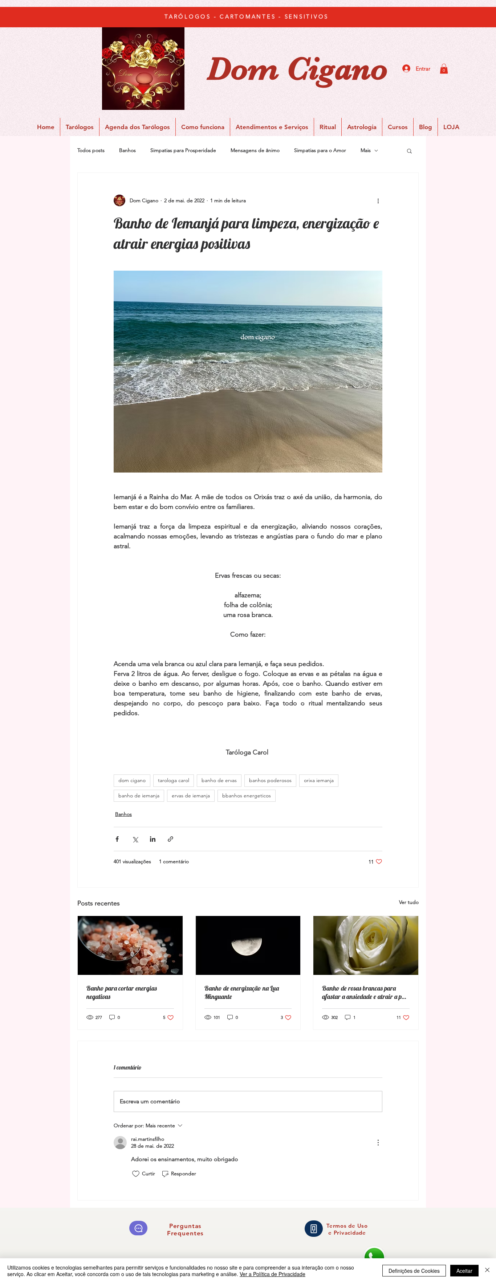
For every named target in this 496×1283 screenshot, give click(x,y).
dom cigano (132, 780)
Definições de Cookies (414, 1270)
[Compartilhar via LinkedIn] (152, 839)
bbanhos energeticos (246, 795)
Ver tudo (409, 902)
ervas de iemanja (191, 795)
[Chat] (138, 1228)
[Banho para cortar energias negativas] (130, 945)
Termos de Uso (347, 1225)
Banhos (127, 150)
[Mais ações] (378, 200)
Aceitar (464, 1270)
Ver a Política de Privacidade (272, 1274)
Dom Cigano (297, 68)
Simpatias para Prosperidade (183, 150)
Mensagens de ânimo (255, 150)
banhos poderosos (270, 780)
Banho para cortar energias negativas (121, 992)
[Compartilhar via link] (170, 839)
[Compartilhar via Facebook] (117, 839)
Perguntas (185, 1226)
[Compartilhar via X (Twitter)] (134, 839)
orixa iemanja (319, 780)
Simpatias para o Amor (320, 150)
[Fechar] (487, 1270)
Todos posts (91, 150)
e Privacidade (347, 1232)
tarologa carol (173, 780)
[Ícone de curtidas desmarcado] (136, 1174)
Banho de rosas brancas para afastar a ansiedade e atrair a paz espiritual (364, 992)
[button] (444, 68)
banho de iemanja (138, 795)
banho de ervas (219, 780)
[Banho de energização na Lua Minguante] (248, 945)
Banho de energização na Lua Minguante (241, 992)
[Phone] (314, 1228)
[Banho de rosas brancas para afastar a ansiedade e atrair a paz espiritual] (365, 945)
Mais (366, 150)
